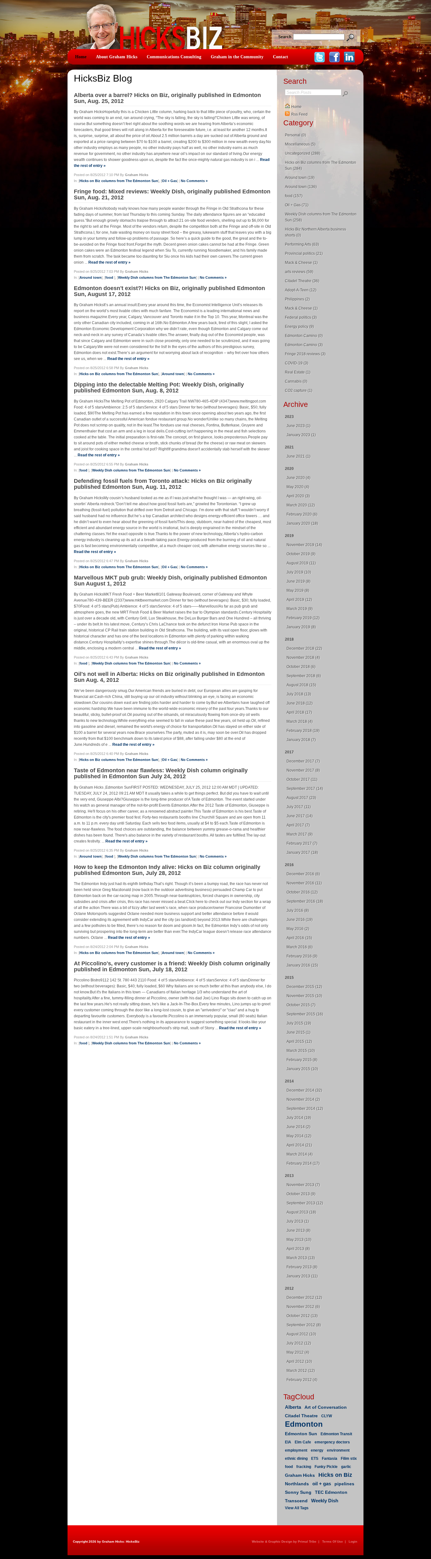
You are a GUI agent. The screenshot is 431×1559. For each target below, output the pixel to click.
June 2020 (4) (298, 478)
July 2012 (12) (298, 1343)
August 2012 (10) (301, 1334)
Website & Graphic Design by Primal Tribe (284, 1541)
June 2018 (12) (299, 703)
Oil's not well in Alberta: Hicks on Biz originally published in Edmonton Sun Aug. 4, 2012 (169, 677)
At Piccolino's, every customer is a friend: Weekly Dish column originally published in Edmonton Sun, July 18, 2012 (172, 966)
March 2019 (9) (299, 609)
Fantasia (329, 1458)
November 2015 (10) (304, 996)
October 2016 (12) (302, 892)
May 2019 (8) (297, 590)
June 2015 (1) (298, 1032)
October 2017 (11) (301, 779)
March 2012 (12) (300, 1370)
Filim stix (349, 1458)
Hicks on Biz (335, 1475)
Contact (280, 56)
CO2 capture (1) (298, 390)
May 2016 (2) (297, 929)
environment (338, 1450)
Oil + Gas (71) (297, 205)
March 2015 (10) (300, 1050)
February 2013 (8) (301, 1267)
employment (296, 1450)
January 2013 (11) (302, 1276)
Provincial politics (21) (304, 253)
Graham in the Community (237, 56)
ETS (314, 1458)
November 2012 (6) (303, 1307)
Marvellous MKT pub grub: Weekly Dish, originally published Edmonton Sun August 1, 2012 (170, 580)
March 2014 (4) (299, 1154)
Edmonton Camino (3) (304, 345)
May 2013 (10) (298, 1239)
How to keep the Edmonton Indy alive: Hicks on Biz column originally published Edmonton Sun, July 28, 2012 (167, 870)
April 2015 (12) (299, 1041)
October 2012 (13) (302, 1316)
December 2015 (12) (304, 987)
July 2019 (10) (298, 572)
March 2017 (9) (299, 834)
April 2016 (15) (299, 938)
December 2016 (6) (303, 874)
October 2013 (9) (301, 1194)
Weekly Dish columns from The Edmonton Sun (157, 277)
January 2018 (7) (301, 740)
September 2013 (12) (304, 1203)
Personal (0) (295, 135)
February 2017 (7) (301, 843)
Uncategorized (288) (302, 153)
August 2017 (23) (301, 798)
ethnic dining (296, 1458)
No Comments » (194, 181)
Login (353, 1541)
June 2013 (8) (298, 1230)
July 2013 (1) (297, 1221)
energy (317, 1450)
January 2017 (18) (302, 852)
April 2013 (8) (298, 1249)
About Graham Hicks (116, 56)
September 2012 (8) (303, 1325)
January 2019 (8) (301, 627)
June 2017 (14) (299, 816)
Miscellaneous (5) (300, 144)
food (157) (294, 196)
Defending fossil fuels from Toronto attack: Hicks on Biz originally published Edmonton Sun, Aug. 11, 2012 (163, 484)
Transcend (296, 1500)
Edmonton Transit (336, 1434)
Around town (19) (300, 177)
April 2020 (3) (298, 496)
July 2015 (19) (298, 1023)
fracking (303, 1467)
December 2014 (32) (304, 1090)
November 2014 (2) (303, 1099)
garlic (346, 1467)
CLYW (326, 1416)
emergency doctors (332, 1442)
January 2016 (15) (302, 965)
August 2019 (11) (301, 563)
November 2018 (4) (303, 657)
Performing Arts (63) (302, 244)
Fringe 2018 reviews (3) (305, 354)
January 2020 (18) (302, 523)
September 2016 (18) (304, 901)
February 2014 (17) (303, 1163)
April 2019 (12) (299, 599)
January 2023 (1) (301, 435)
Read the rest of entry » (109, 262)
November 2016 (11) (304, 883)
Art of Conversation (325, 1407)
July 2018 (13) (298, 694)
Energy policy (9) (299, 326)
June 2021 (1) (298, 456)
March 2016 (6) (299, 947)
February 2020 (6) (301, 514)
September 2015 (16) (304, 1014)
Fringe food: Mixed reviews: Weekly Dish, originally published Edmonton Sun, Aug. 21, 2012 (172, 194)
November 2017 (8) (303, 770)
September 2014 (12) (304, 1108)
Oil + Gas (169, 181)
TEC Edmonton (331, 1492)
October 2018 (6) (301, 667)
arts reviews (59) (299, 272)
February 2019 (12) (303, 618)
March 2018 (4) (299, 721)
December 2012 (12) (304, 1297)
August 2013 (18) (301, 1212)
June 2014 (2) (298, 1127)
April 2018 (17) (299, 712)
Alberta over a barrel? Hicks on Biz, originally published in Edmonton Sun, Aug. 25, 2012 (167, 98)
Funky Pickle (326, 1467)
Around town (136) (301, 187)
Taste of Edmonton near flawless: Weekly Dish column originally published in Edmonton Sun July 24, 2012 (161, 773)
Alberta (293, 1407)
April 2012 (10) (299, 1361)
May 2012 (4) (297, 1352)
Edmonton (304, 1424)
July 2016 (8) (297, 910)
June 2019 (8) (298, 581)
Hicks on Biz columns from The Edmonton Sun (119, 181)
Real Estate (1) (297, 372)
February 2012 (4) (301, 1380)
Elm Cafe (303, 1442)
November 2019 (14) (304, 545)
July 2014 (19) (298, 1118)
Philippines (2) (297, 299)
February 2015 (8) (301, 1060)
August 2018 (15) (301, 685)
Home (80, 56)
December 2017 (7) (303, 761)
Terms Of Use (332, 1541)
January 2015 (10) (302, 1069)
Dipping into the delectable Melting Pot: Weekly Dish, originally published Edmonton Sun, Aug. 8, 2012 (159, 387)
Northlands (297, 1483)
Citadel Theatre (301, 1415)
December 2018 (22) (304, 648)
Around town (91, 277)
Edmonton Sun (301, 1433)
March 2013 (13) (300, 1258)
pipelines (344, 1483)
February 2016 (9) (301, 956)
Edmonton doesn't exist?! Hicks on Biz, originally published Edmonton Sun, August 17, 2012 (169, 291)
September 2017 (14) (304, 788)
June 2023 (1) (298, 426)
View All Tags (297, 1508)
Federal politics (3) (301, 317)
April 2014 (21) (299, 1145)
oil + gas (321, 1483)
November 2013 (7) (303, 1185)
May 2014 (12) (298, 1136)
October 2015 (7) (301, 1005)
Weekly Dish (324, 1500)
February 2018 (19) (303, 730)
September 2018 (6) (303, 676)
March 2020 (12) (300, 505)
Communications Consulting (174, 56)
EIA (288, 1442)
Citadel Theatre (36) (302, 281)
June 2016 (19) (299, 919)
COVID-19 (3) (296, 363)
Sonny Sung (298, 1492)
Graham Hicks (300, 1475)
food (109, 277)
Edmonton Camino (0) (304, 336)
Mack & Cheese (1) (301, 262)
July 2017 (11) (298, 807)
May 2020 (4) (297, 487)
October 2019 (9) (301, 554)
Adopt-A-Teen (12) (300, 290)
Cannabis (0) (296, 381)
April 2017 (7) (298, 825)
